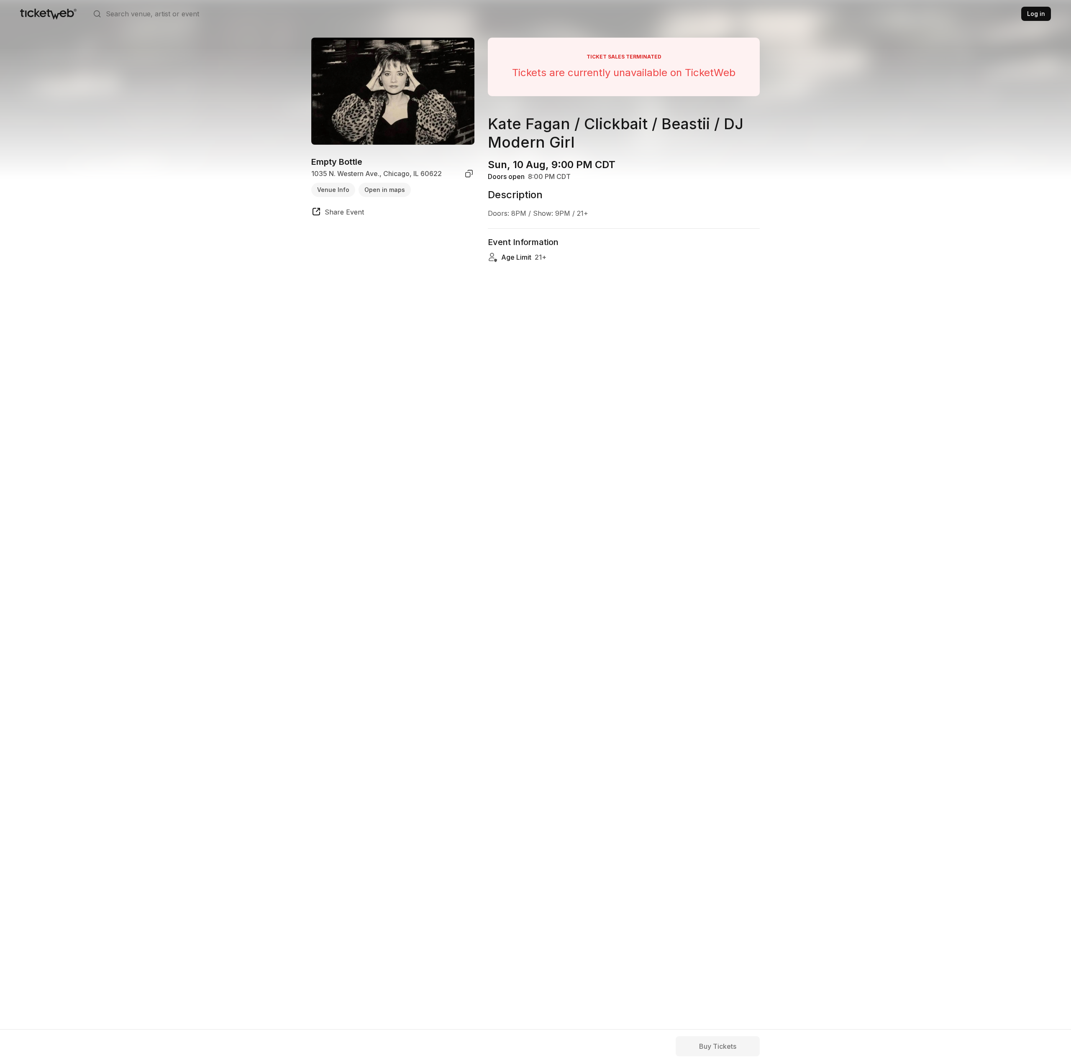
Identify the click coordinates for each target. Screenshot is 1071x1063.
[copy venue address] (469, 173)
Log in (1036, 13)
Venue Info (333, 189)
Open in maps (384, 189)
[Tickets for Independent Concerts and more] (48, 13)
